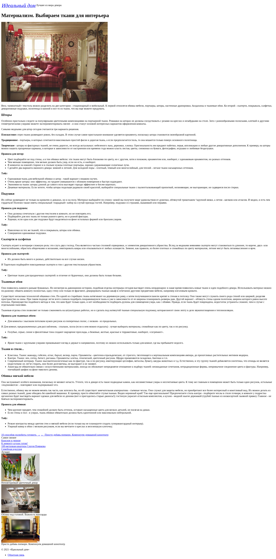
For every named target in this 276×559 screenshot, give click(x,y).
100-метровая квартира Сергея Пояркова (23, 446)
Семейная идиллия (11, 449)
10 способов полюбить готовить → (20, 434)
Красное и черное (11, 440)
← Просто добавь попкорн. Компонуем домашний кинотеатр (74, 434)
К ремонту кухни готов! (14, 443)
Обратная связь (16, 555)
